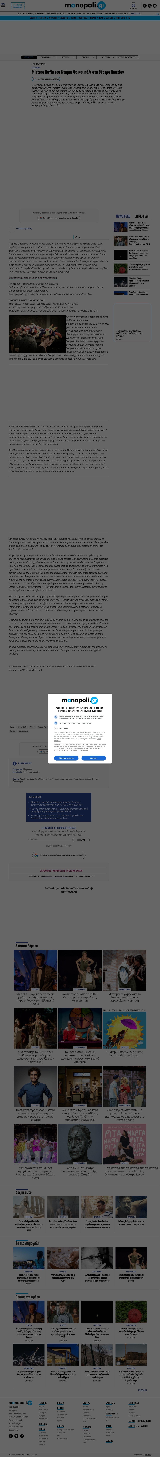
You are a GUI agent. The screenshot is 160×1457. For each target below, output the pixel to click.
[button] (80, 728)
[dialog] (80, 729)
